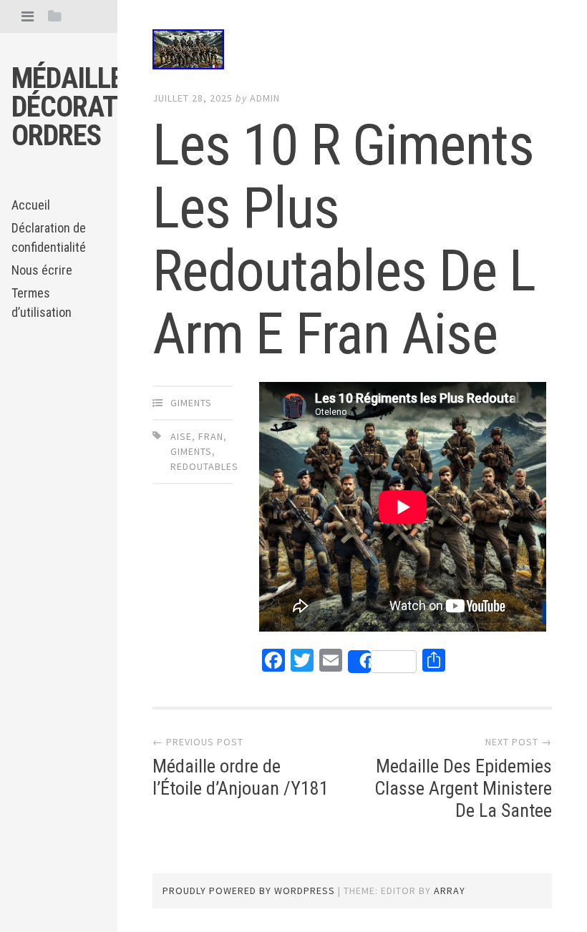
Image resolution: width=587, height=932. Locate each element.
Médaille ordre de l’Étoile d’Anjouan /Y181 (240, 777)
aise (181, 436)
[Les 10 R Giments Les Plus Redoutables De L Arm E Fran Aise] (352, 52)
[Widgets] (55, 16)
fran (210, 436)
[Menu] (27, 16)
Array (449, 890)
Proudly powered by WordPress (248, 890)
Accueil (30, 204)
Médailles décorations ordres (91, 107)
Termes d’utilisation (41, 302)
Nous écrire (41, 270)
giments (191, 402)
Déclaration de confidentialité (48, 237)
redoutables (204, 466)
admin (265, 98)
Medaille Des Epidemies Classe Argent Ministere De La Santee (463, 788)
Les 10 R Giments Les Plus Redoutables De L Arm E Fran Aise (343, 240)
